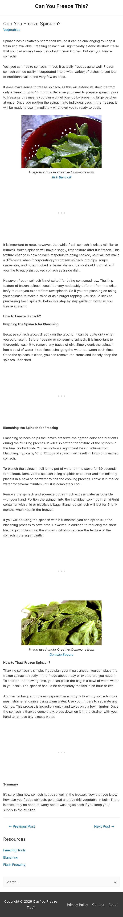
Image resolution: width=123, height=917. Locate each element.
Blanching (10, 857)
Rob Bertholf (61, 177)
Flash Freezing (14, 865)
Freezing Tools (14, 850)
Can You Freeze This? (61, 6)
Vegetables (11, 30)
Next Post (104, 826)
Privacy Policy (77, 905)
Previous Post (22, 826)
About (113, 905)
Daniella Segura (61, 655)
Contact (98, 905)
